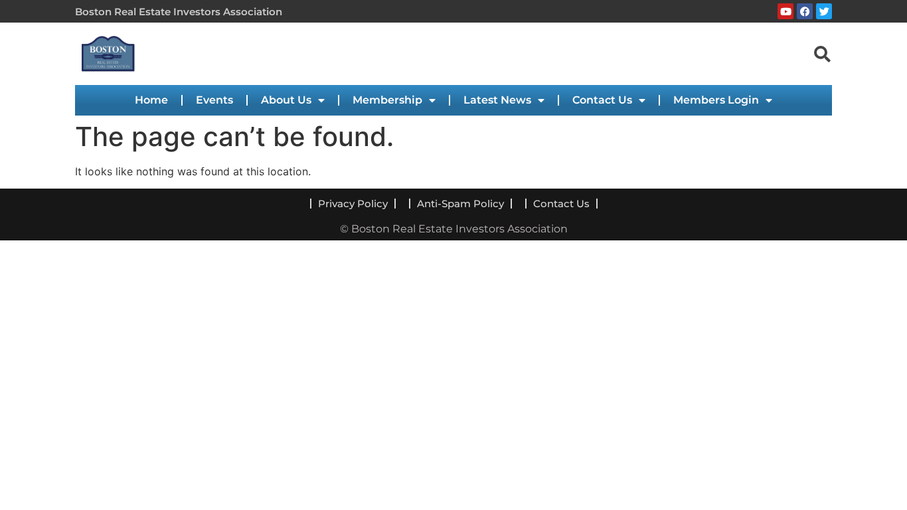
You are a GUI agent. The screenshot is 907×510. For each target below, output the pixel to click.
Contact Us (602, 100)
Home (151, 100)
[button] (822, 53)
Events (214, 100)
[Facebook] (805, 11)
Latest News (497, 100)
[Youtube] (785, 11)
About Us (286, 100)
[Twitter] (824, 11)
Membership (387, 100)
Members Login (716, 100)
